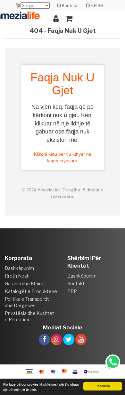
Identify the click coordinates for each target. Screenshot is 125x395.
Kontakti (70, 5)
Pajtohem (103, 385)
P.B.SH (96, 5)
